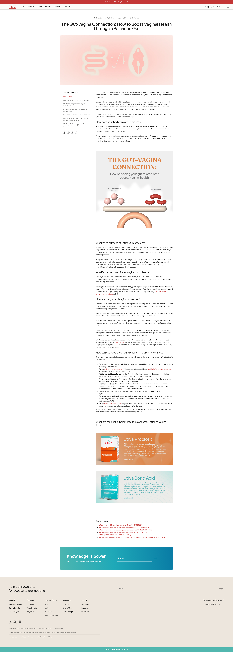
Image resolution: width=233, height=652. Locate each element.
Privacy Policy (59, 628)
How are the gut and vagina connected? (76, 115)
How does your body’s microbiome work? (77, 100)
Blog (46, 604)
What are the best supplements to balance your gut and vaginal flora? (77, 125)
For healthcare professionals (212, 600)
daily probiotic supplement (114, 369)
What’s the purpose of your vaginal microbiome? (75, 110)
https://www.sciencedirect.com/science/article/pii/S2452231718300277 (125, 530)
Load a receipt (68, 612)
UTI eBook (48, 612)
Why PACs (30, 612)
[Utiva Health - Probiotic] (134, 449)
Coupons (67, 6)
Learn (40, 6)
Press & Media (32, 608)
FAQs (47, 608)
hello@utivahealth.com (210, 604)
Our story (30, 604)
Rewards (58, 6)
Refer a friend (67, 608)
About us (31, 6)
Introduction (67, 97)
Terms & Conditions (45, 628)
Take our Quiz (14, 612)
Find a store (84, 612)
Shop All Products (15, 604)
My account (84, 604)
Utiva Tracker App (51, 615)
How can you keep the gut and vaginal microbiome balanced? (75, 119)
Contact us (84, 608)
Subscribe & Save (15, 608)
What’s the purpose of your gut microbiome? (74, 105)
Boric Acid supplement (112, 403)
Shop (22, 6)
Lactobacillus (120, 342)
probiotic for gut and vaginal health (160, 369)
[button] (227, 6)
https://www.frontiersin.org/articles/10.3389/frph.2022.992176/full (123, 532)
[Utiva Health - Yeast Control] (134, 487)
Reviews (48, 6)
